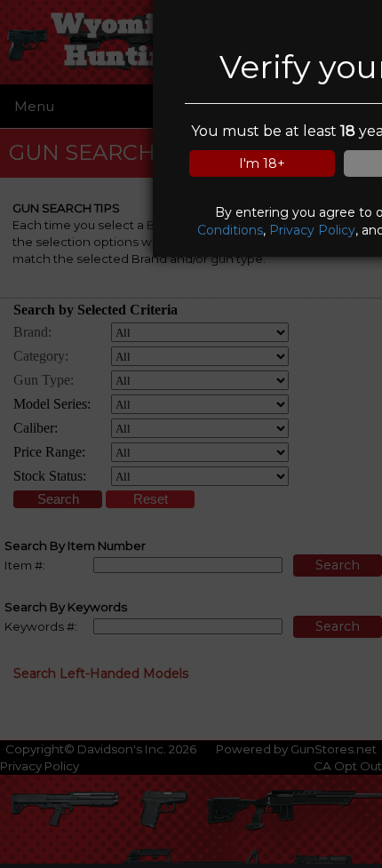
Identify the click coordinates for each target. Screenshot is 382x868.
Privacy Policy (312, 230)
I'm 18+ (262, 163)
